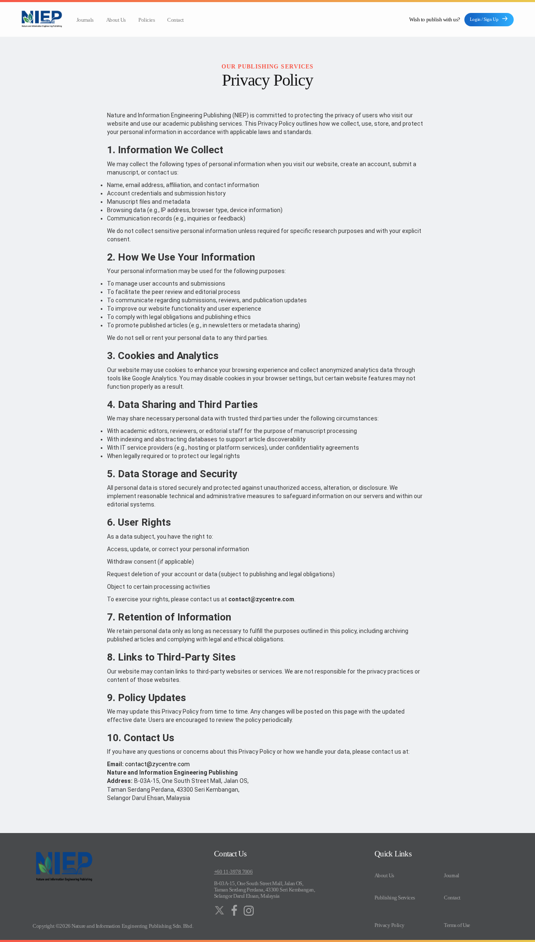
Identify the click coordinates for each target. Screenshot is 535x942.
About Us (116, 20)
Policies (146, 20)
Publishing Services (394, 898)
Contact (175, 20)
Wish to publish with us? (434, 20)
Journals (85, 20)
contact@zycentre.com (157, 764)
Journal (451, 876)
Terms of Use (457, 925)
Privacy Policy (389, 925)
